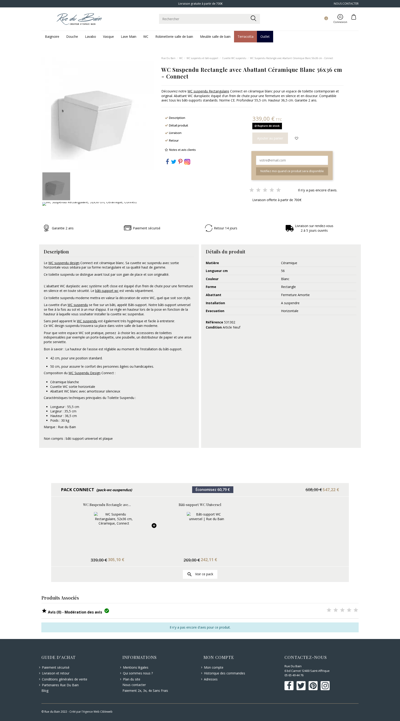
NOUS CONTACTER (346, 4)
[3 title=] (342, 610)
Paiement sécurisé (55, 667)
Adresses (211, 679)
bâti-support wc (107, 290)
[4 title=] (349, 610)
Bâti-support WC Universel (200, 505)
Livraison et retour (55, 673)
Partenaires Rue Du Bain (60, 685)
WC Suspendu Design (84, 373)
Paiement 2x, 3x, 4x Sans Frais (145, 690)
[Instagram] (187, 161)
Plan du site (131, 679)
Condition (214, 327)
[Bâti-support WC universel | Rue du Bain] (200, 532)
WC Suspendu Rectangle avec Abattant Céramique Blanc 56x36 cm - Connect (107, 505)
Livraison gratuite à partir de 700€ (200, 4)
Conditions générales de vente (64, 679)
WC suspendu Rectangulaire (208, 91)
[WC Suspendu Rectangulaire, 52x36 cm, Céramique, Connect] (107, 532)
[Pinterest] (180, 162)
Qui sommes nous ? (138, 673)
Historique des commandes (224, 673)
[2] (258, 190)
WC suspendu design (63, 263)
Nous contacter (134, 685)
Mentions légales (135, 667)
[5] (278, 190)
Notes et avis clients (182, 150)
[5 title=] (356, 610)
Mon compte (213, 667)
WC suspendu (78, 305)
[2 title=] (335, 610)
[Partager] (167, 162)
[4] (272, 190)
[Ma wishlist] (320, 14)
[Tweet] (173, 162)
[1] (251, 190)
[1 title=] (329, 610)
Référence (214, 322)
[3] (265, 190)
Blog (44, 690)
